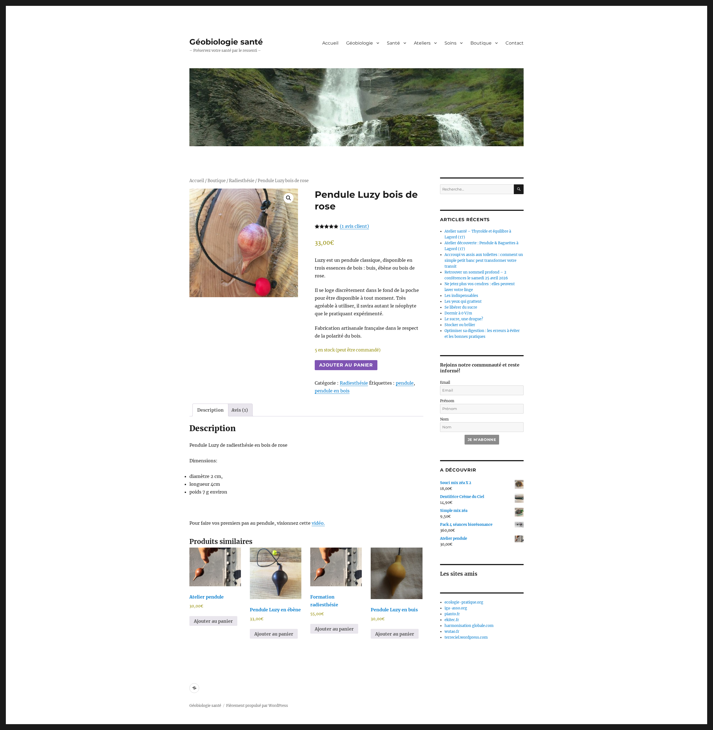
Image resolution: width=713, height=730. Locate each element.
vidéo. (318, 523)
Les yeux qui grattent (463, 301)
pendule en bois (332, 391)
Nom (444, 419)
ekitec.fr (452, 619)
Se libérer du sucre (461, 307)
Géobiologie (359, 43)
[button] (289, 198)
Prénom (447, 401)
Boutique (481, 43)
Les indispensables (461, 295)
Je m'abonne (482, 439)
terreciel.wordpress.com (466, 637)
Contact (515, 43)
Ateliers (422, 43)
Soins (450, 43)
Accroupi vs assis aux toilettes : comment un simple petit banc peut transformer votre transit (484, 260)
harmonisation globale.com (469, 625)
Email (445, 382)
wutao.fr (452, 631)
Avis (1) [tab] (239, 410)
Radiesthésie (241, 180)
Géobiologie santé (226, 42)
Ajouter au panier (346, 365)
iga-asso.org (456, 608)
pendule (405, 383)
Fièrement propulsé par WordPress (257, 705)
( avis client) (354, 226)
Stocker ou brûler (460, 325)
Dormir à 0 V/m (458, 313)
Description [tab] (210, 410)
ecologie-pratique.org (464, 602)
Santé (393, 43)
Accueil (330, 43)
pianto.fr (452, 614)
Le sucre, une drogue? (464, 319)
